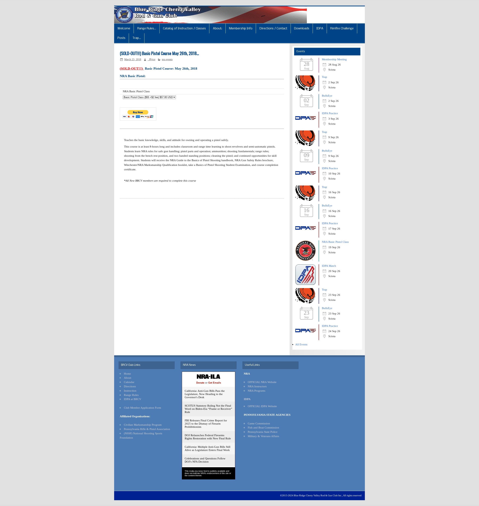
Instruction (130, 390)
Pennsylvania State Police (262, 431)
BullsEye (327, 95)
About (127, 377)
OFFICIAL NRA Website (262, 382)
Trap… (136, 38)
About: (217, 28)
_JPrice (151, 59)
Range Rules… (146, 28)
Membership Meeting (334, 59)
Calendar (129, 382)
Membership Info (240, 28)
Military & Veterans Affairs (263, 436)
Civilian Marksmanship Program (143, 424)
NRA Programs (256, 390)
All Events (301, 344)
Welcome (124, 28)
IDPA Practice (330, 113)
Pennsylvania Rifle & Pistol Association (147, 429)
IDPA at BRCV (132, 399)
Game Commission (259, 423)
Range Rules (131, 394)
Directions (130, 386)
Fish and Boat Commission (263, 427)
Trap (324, 76)
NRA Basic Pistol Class (335, 241)
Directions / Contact (273, 28)
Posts (121, 38)
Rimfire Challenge (342, 28)
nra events (167, 59)
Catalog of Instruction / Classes (184, 28)
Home (127, 373)
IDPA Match (329, 265)
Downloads (301, 28)
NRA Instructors (257, 386)
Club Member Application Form (142, 407)
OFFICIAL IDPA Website (262, 406)
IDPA (319, 28)
